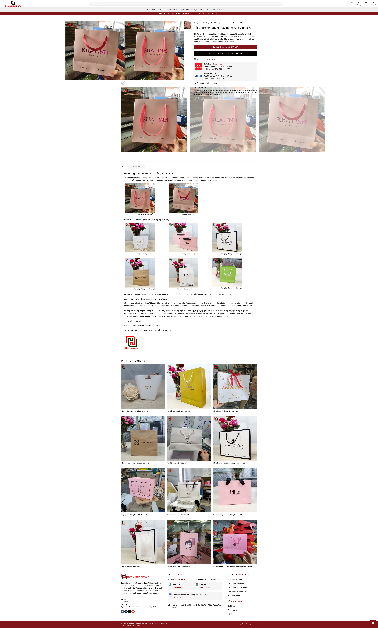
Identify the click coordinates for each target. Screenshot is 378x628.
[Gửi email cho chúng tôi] (129, 611)
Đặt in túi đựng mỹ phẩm (205, 90)
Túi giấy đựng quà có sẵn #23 (131, 566)
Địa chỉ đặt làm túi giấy (242, 90)
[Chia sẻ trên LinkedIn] (202, 98)
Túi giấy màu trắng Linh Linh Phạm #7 (226, 411)
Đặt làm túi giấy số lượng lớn (224, 90)
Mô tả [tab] (124, 166)
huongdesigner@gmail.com (208, 579)
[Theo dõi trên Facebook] (122, 611)
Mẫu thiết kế (205, 10)
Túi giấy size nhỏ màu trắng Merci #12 (134, 411)
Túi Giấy (206, 23)
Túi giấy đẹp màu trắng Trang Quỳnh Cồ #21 (229, 463)
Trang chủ (150, 10)
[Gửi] (281, 3)
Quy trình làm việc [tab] (137, 166)
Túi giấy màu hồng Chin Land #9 (178, 566)
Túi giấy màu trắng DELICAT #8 (178, 463)
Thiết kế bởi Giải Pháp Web (130, 625)
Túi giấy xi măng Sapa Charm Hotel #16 (135, 463)
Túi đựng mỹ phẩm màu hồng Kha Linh (148, 173)
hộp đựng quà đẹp (156, 316)
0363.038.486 (178, 579)
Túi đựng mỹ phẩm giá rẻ (242, 92)
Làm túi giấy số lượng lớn (207, 92)
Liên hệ (229, 10)
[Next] (128, 82)
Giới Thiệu (162, 10)
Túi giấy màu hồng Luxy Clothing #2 (134, 515)
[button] (123, 83)
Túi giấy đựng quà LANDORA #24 (179, 411)
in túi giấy (164, 299)
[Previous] (121, 154)
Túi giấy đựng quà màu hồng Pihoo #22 (227, 515)
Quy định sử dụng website (247, 624)
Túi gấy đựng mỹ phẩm (212, 94)
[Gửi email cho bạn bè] (199, 98)
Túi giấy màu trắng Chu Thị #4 (178, 515)
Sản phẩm (173, 10)
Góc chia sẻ (218, 10)
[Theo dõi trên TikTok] (126, 611)
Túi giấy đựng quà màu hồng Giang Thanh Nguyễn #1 (232, 566)
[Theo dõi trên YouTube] (133, 611)
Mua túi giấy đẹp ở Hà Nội (224, 92)
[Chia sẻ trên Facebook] (195, 98)
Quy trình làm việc (189, 10)
